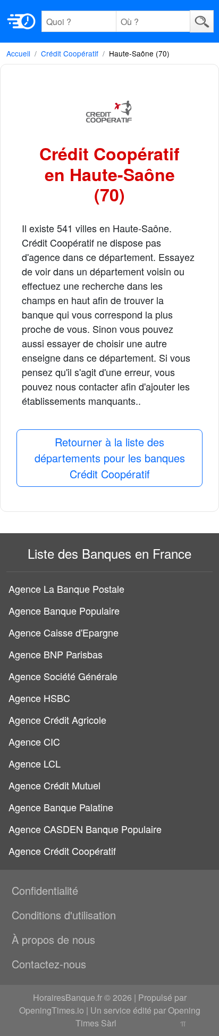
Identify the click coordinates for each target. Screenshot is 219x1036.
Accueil (18, 53)
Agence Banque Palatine (61, 807)
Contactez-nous (49, 964)
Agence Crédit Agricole (57, 720)
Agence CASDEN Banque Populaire (85, 829)
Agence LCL (35, 763)
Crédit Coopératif (69, 53)
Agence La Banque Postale (66, 589)
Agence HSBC (39, 698)
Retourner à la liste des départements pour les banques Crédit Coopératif (110, 458)
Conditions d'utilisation (64, 915)
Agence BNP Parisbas (56, 654)
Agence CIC (34, 741)
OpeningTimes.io (51, 1010)
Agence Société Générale (63, 676)
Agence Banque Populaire (64, 610)
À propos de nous (53, 939)
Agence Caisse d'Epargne (64, 632)
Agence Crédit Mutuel (54, 785)
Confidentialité (45, 890)
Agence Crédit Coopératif (62, 851)
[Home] (21, 21)
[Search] (202, 21)
